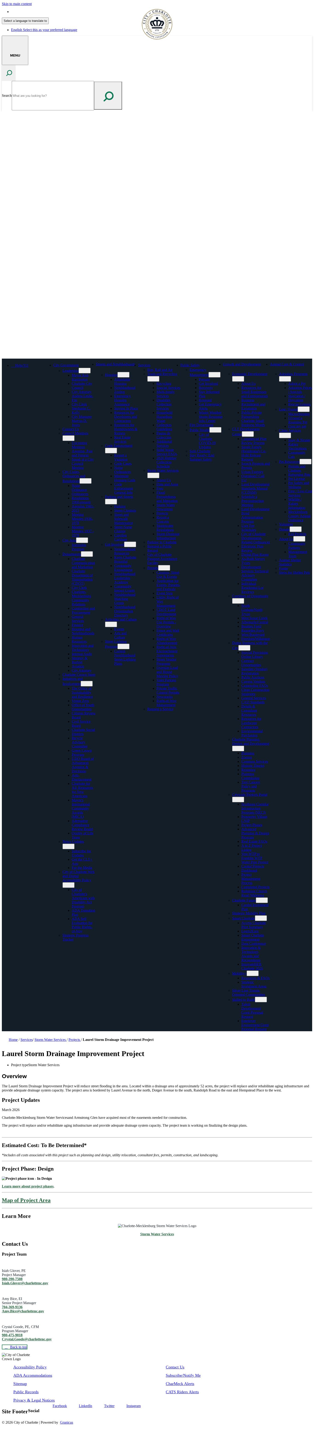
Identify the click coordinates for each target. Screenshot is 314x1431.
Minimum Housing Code (124, 478)
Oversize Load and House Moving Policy (167, 672)
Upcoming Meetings (79, 445)
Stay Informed (209, 392)
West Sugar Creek (254, 618)
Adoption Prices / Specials (300, 390)
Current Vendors (253, 681)
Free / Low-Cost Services (300, 493)
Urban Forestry (252, 472)
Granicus (66, 1422)
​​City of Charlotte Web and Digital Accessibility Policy (78, 876)
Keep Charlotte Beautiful (125, 559)
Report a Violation (121, 457)
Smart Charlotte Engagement (252, 937)
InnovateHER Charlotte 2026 (252, 966)
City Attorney (81, 670)
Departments (72, 554)
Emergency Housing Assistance (122, 400)
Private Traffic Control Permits (168, 690)
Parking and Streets (119, 497)
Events (119, 629)
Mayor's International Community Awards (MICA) (81, 808)
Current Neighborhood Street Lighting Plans (125, 657)
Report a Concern (163, 519)
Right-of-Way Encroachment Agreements (167, 651)
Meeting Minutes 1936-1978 (82, 519)
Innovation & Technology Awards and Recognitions (251, 954)
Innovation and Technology (83, 648)
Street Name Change (123, 529)
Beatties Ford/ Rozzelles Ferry (252, 628)
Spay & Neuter (299, 440)
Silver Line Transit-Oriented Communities (248, 992)
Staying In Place (126, 408)
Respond (205, 400)
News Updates (73, 841)
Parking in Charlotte (162, 542)
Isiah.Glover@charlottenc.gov (25, 1283)
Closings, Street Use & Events (168, 575)
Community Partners (296, 546)
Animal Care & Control (287, 364)
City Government (66, 365)
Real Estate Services (122, 439)
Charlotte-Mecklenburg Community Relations (81, 598)
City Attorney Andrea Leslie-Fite (82, 396)
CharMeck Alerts (180, 1383)
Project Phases (251, 825)
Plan (202, 396)
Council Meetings (75, 433)
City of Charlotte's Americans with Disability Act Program (83, 898)
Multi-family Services (166, 394)
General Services (78, 619)
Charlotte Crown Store (79, 675)
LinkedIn (85, 1406)
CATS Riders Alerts (182, 1392)
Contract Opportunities (251, 663)
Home (13, 1040)
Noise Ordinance (79, 488)
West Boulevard (253, 635)
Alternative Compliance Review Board (82, 825)
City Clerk (79, 588)
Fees (160, 488)
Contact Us (71, 429)
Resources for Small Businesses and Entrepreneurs (254, 392)
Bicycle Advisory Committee (80, 742)
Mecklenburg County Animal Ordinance (299, 516)
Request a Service (160, 709)
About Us (164, 480)
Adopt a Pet (296, 384)
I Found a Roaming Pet (297, 420)
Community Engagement (123, 568)
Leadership (71, 371)
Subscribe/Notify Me (183, 1375)
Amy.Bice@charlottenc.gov (23, 1311)
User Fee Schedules (248, 528)
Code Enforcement (118, 446)
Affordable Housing (122, 381)
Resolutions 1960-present (81, 500)
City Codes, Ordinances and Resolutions (74, 476)
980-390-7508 (12, 1279)
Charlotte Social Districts (83, 732)
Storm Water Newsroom (166, 507)
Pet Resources (289, 462)
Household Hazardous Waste (164, 417)
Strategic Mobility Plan (248, 913)
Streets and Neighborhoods (115, 364)
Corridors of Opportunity (250, 596)
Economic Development (249, 374)
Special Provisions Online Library (254, 655)
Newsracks (165, 697)
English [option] (44, 30)
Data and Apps (167, 484)
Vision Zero (80, 701)
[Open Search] (9, 73)
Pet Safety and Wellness (298, 485)
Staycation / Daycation (296, 398)
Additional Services (164, 444)
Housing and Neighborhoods (83, 631)
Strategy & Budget (79, 660)
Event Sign (165, 593)
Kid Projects (297, 534)
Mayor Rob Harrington (80, 377)
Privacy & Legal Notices (34, 1400)
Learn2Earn (250, 931)
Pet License (296, 479)
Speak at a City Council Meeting (83, 463)
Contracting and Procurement (83, 610)
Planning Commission (250, 776)
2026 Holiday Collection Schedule (167, 462)
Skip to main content (17, 4)
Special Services (168, 388)
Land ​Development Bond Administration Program (255, 515)
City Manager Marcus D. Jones (82, 421)
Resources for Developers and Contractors (125, 417)
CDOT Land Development (166, 612)
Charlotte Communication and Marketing (83, 563)
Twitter (109, 1406)
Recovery (206, 388)
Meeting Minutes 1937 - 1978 (83, 531)
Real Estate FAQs (254, 841)
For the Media (82, 868)
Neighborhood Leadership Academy (124, 578)
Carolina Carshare (120, 537)
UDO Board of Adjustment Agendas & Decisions (83, 765)
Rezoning (248, 770)
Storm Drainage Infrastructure (168, 536)
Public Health (199, 430)
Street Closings (125, 510)
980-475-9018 (12, 1335)
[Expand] (85, 365)
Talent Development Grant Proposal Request (252, 1010)
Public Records (26, 1392)
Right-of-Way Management (167, 703)
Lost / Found (288, 409)
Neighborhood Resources (124, 551)
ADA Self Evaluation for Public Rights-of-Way (82, 925)
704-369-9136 (12, 1307)
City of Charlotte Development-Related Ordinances (255, 538)
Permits (152, 568)
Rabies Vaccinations (297, 446)
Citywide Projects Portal (249, 795)
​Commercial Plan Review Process (253, 441)
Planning (247, 753)
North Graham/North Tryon (252, 610)
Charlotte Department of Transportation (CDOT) (82, 577)
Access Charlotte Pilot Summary (253, 925)
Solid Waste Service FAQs (167, 452)
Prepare (204, 379)
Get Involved (114, 544)
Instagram (133, 1406)
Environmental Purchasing (252, 733)
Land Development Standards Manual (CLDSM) (255, 488)
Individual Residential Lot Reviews (252, 588)
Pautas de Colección (164, 435)
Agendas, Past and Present (82, 453)
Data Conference (253, 943)
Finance (77, 625)
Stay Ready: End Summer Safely (202, 457)
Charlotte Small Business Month (253, 423)
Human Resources (79, 639)
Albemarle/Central (254, 622)
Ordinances (80, 494)
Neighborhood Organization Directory (124, 611)
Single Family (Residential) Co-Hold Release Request (253, 453)
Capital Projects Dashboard (252, 868)
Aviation (78, 666)
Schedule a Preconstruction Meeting (252, 501)
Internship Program (79, 547)
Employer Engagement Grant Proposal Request (255, 1025)
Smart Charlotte (243, 918)
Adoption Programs (293, 374)
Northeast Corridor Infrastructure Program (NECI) (255, 808)
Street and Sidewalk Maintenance (123, 519)
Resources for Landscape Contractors (251, 723)
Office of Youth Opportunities (83, 707)
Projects (162, 513)
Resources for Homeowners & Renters (125, 429)
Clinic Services (290, 430)
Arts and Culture (120, 635)
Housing (111, 375)
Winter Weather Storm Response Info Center (211, 417)
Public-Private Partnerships (251, 415)
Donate (284, 529)
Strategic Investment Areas (253, 984)
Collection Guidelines (164, 427)
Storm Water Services (163, 470)
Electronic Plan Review (252, 548)
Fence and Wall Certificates (168, 632)
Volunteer (286, 524)
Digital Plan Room (254, 555)
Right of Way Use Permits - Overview (166, 622)
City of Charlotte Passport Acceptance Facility (162, 559)
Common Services (254, 761)
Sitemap (20, 1383)
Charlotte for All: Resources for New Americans (82, 790)
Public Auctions (252, 677)
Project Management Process (250, 879)
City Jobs (69, 540)
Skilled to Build (243, 1000)
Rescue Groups (299, 404)
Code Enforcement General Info (123, 488)
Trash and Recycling (162, 374)
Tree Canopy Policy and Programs (250, 786)
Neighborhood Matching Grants (124, 599)
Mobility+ (239, 973)
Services (144, 365)
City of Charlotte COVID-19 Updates (207, 441)
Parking (120, 506)
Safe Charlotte (200, 451)
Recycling (164, 384)
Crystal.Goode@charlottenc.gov (27, 1339)
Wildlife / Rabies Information (296, 503)
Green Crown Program (82, 752)
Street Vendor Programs (166, 661)
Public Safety (190, 365)
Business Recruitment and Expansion (253, 404)
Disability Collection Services (164, 404)
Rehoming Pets (299, 475)
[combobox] (25, 20)
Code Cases (122, 464)
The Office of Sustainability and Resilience (82, 692)
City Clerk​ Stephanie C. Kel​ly (81, 408)
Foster (283, 568)
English (44, 12)
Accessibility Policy (30, 1367)
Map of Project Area (26, 1200)
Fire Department (201, 425)
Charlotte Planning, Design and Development (250, 741)
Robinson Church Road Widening (254, 893)
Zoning (246, 757)
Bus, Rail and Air (160, 370)
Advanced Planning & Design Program (255, 833)
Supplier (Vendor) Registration (254, 671)
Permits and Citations (296, 468)
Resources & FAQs (255, 978)
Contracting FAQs (254, 686)
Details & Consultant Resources (249, 710)
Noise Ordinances (122, 470)
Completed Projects (255, 887)
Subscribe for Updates (81, 853)
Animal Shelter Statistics (290, 562)
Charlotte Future (244, 900)
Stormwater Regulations (165, 528)
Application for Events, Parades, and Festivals (168, 585)
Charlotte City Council (82, 386)
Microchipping (299, 414)
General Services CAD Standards (253, 700)
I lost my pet (297, 426)
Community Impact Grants (124, 588)
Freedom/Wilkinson (255, 639)
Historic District (252, 766)
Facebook (60, 1406)
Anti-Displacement (81, 777)
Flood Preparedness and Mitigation (167, 497)
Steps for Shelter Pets (294, 572)
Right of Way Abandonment (167, 641)
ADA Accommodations (32, 1375)
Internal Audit (82, 654)
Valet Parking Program (166, 682)
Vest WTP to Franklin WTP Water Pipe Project (254, 858)
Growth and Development (242, 364)
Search (7, 95)
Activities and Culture (121, 619)
